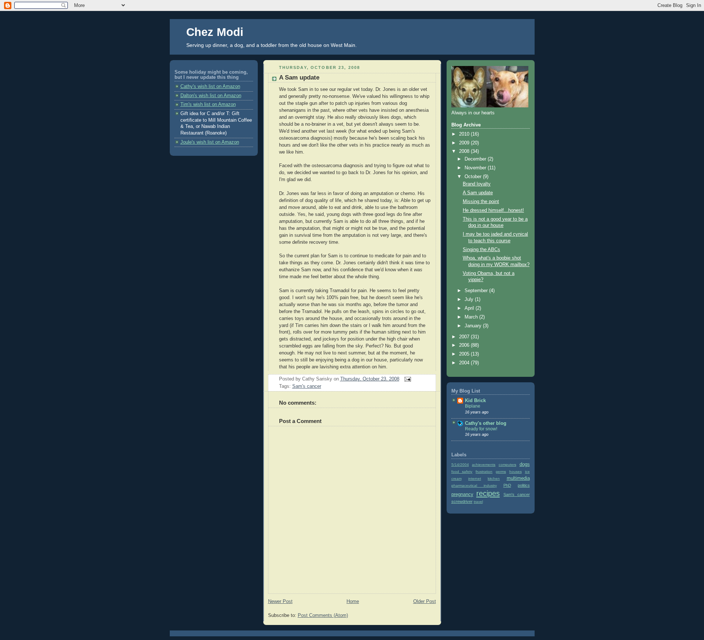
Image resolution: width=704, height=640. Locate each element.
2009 (465, 143)
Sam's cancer (306, 386)
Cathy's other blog (485, 423)
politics (524, 485)
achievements (483, 465)
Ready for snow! (481, 428)
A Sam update (299, 77)
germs (501, 472)
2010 (465, 134)
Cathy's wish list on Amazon (210, 86)
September (477, 290)
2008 (465, 151)
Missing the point (481, 201)
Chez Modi (214, 32)
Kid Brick (475, 400)
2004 (465, 362)
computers (507, 465)
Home (352, 601)
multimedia (518, 478)
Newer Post (280, 601)
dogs (525, 464)
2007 (465, 336)
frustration (484, 472)
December (476, 159)
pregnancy (462, 494)
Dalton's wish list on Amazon (210, 95)
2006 (465, 345)
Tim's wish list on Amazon (208, 104)
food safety (462, 472)
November (476, 167)
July (470, 299)
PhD (507, 485)
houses (515, 472)
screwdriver (462, 501)
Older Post (424, 601)
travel (478, 502)
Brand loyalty (477, 184)
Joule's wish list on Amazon (209, 142)
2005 (465, 354)
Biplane (472, 406)
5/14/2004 (460, 465)
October (474, 176)
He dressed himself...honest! (493, 210)
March (472, 317)
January (474, 325)
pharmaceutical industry (474, 485)
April (470, 308)
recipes (488, 493)
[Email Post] (406, 379)
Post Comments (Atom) (323, 615)
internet (474, 479)
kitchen (494, 479)
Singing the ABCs (481, 249)
